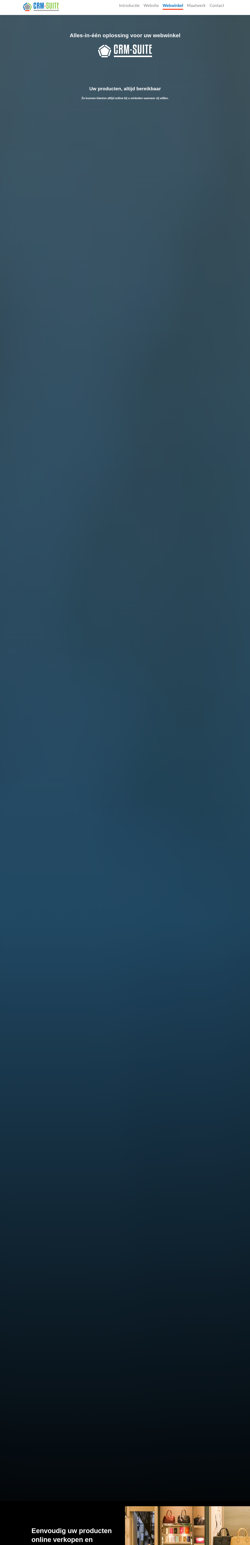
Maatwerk (196, 6)
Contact (217, 6)
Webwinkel (173, 6)
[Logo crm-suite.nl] (41, 7)
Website (151, 6)
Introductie (129, 6)
